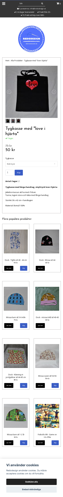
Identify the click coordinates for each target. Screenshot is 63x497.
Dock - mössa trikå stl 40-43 (47, 317)
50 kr (16, 263)
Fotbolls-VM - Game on (47, 434)
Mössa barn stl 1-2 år (15, 434)
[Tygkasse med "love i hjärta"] (31, 92)
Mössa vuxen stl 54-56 (47, 376)
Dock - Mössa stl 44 (47, 260)
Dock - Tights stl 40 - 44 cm (16, 260)
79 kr (16, 320)
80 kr (16, 380)
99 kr (16, 437)
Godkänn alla (31, 482)
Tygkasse (9, 158)
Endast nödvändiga (31, 489)
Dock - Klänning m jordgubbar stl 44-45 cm (16, 375)
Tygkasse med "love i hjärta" (36, 60)
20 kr (47, 263)
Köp (19, 172)
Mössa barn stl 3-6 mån (15, 317)
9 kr (47, 437)
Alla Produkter (17, 60)
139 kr (47, 379)
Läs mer (8, 268)
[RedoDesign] (31, 37)
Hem (7, 60)
